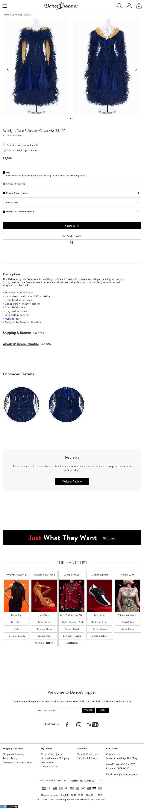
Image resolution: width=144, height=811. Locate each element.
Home (6, 14)
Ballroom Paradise (12, 135)
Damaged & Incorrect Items (17, 762)
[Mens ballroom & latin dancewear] (71, 596)
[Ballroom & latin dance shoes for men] (99, 596)
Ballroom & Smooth (127, 615)
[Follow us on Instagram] (78, 724)
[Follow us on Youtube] (93, 724)
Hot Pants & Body (16, 635)
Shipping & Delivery (13, 754)
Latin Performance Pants (72, 622)
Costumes (16, 14)
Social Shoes (44, 622)
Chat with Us (112, 754)
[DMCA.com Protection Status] (9, 806)
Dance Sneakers (99, 635)
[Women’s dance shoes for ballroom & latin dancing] (44, 596)
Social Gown (128, 629)
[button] (8, 69)
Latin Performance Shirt (72, 615)
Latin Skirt (16, 622)
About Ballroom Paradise (21, 343)
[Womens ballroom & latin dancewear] (16, 596)
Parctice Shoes (100, 629)
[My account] (129, 6)
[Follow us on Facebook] (67, 724)
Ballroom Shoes (44, 629)
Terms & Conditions (87, 754)
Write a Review (72, 481)
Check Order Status (51, 754)
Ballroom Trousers (72, 635)
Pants (16, 629)
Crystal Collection (44, 642)
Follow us (51, 724)
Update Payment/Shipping (55, 758)
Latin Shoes (44, 615)
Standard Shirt (72, 629)
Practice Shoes (44, 635)
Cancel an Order (49, 766)
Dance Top (16, 615)
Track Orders (48, 762)
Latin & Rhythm (127, 622)
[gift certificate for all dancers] (72, 537)
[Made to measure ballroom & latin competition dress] (127, 596)
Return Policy (10, 758)
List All (27, 14)
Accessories (72, 642)
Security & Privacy (87, 758)
